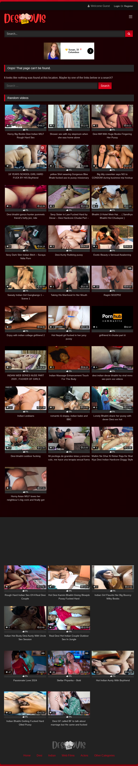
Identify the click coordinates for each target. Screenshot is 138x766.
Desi (39, 755)
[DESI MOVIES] (69, 19)
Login (117, 6)
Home (27, 755)
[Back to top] (127, 756)
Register (128, 6)
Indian (52, 755)
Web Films (68, 755)
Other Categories (104, 755)
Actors (84, 755)
